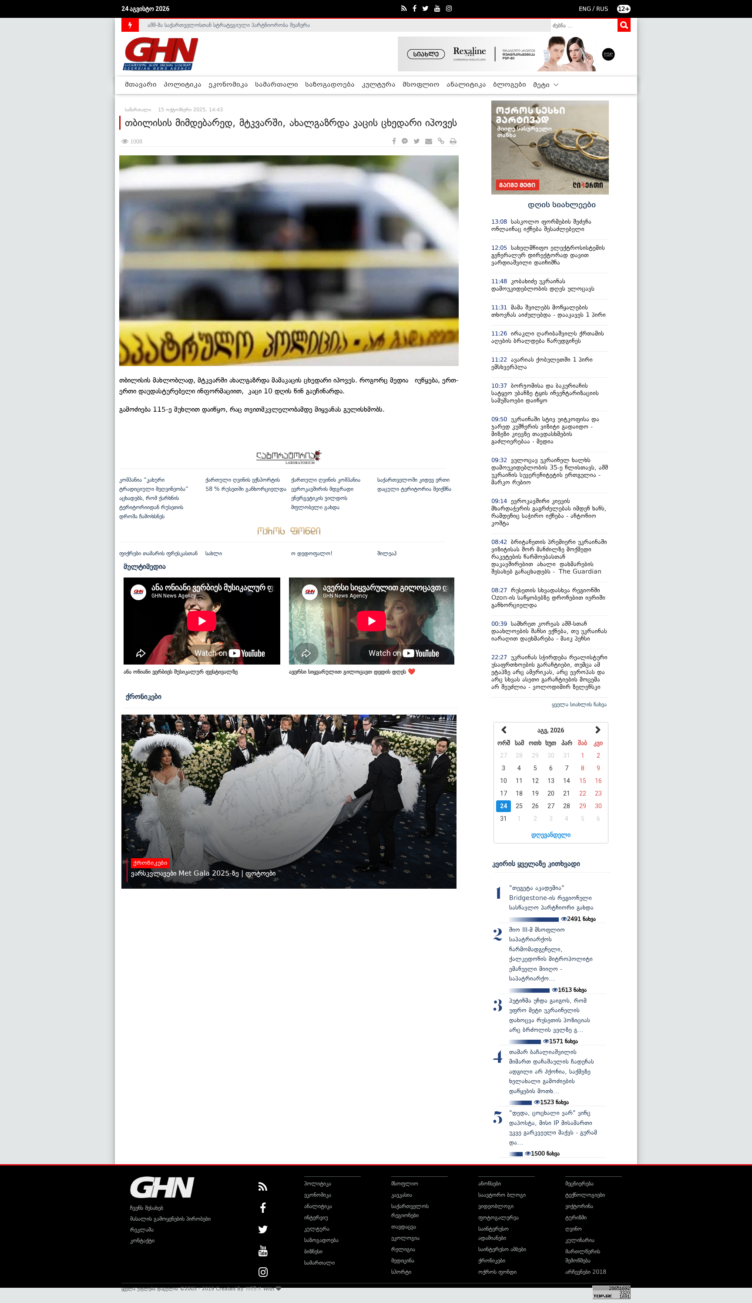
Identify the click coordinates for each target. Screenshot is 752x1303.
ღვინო (573, 1229)
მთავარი (141, 85)
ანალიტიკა (466, 85)
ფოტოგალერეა (498, 1217)
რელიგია (403, 1249)
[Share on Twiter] (416, 141)
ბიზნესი (313, 1251)
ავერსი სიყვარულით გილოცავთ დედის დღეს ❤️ (352, 671)
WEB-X (253, 1289)
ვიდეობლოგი (496, 1206)
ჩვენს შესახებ (146, 1208)
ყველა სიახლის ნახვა (579, 704)
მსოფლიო (421, 85)
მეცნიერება (579, 1183)
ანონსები (489, 1183)
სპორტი (401, 1272)
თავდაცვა (403, 1226)
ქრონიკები (143, 696)
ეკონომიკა (228, 85)
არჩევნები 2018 (585, 1272)
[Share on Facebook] (394, 141)
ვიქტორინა (579, 1206)
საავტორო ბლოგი (502, 1195)
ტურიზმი (576, 1217)
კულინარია (579, 1240)
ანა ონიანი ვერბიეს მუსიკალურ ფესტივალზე (181, 671)
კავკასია (401, 1195)
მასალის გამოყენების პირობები (170, 1219)
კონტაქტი (142, 1240)
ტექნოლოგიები (585, 1195)
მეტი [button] (542, 85)
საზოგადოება (330, 85)
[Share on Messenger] (405, 141)
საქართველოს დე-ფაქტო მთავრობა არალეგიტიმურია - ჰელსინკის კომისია (245, 25)
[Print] (453, 141)
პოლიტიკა (182, 85)
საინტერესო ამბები (502, 1249)
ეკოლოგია (405, 1238)
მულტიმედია (145, 566)
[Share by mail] (428, 141)
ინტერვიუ (316, 1217)
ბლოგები (509, 85)
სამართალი (276, 85)
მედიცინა (402, 1260)
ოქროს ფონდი (497, 1272)
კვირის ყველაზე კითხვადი (536, 863)
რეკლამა (142, 1229)
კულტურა (379, 85)
